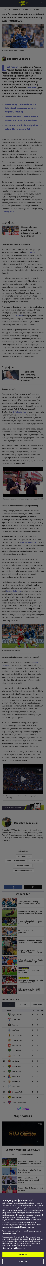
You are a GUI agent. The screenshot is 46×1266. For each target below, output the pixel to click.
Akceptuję (23, 1254)
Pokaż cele (23, 1261)
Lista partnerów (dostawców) (13, 1248)
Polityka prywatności (26, 1227)
